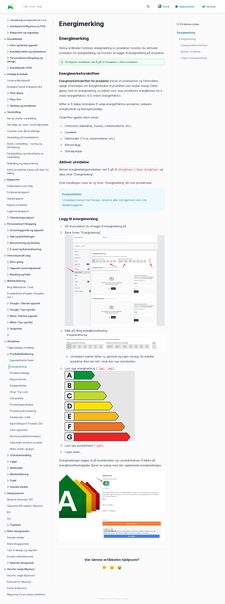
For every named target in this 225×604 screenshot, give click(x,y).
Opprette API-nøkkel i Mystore (25, 505)
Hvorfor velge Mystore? (21, 575)
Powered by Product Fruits (112, 598)
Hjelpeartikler (187, 6)
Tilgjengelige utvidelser (21, 347)
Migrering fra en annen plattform (26, 594)
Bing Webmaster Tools (20, 287)
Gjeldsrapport (15, 198)
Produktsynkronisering (23, 410)
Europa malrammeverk (20, 556)
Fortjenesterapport (18, 192)
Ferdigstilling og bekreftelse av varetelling (25, 155)
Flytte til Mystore (17, 588)
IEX (9, 512)
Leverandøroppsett (18, 80)
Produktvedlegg (19, 372)
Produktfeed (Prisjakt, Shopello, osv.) (26, 295)
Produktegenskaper (22, 404)
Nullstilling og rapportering (22, 163)
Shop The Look (19, 391)
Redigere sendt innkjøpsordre (24, 86)
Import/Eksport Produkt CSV (26, 423)
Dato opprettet (19, 429)
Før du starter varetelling (21, 118)
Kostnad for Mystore (19, 581)
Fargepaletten (18, 385)
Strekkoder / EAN (20, 417)
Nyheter (211, 6)
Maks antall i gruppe (22, 448)
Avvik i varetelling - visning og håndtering (24, 145)
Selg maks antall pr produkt (26, 442)
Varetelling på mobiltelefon (23, 137)
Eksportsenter (18, 379)
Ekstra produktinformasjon (25, 436)
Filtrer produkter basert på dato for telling (28, 171)
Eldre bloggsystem (18, 543)
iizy (9, 518)
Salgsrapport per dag (20, 185)
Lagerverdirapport (18, 211)
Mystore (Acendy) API (20, 499)
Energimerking (18, 366)
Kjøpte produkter (17, 204)
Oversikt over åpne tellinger (23, 131)
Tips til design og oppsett (22, 550)
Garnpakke (16, 398)
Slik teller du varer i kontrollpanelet (27, 124)
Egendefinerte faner (22, 360)
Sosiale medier (15, 537)
